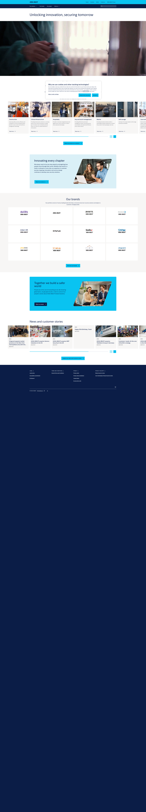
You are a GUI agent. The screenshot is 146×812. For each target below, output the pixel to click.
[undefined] (113, 73)
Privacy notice (76, 373)
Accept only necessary (85, 95)
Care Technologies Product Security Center (104, 375)
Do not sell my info (77, 380)
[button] (36, 6)
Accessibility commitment (35, 375)
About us (56, 6)
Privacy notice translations (78, 375)
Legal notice (32, 373)
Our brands (42, 6)
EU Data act (32, 378)
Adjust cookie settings (53, 94)
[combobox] (108, 6)
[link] (87, 2)
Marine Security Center (100, 373)
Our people (49, 6)
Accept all (95, 95)
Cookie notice (85, 91)
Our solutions (32, 6)
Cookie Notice (76, 378)
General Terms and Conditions (58, 373)
